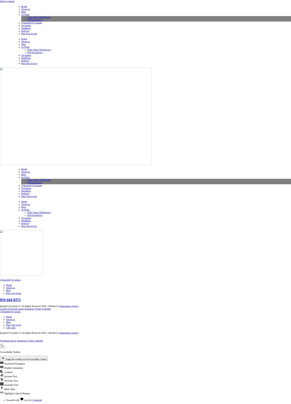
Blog (23, 12)
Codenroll (37, 400)
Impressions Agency (69, 306)
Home (24, 6)
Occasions (26, 25)
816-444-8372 (10, 300)
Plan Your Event (29, 33)
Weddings (26, 28)
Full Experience (34, 20)
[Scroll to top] (1, 344)
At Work (25, 14)
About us (25, 9)
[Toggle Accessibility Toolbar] (2, 346)
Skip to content (7, 1)
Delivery (25, 31)
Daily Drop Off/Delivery (39, 17)
